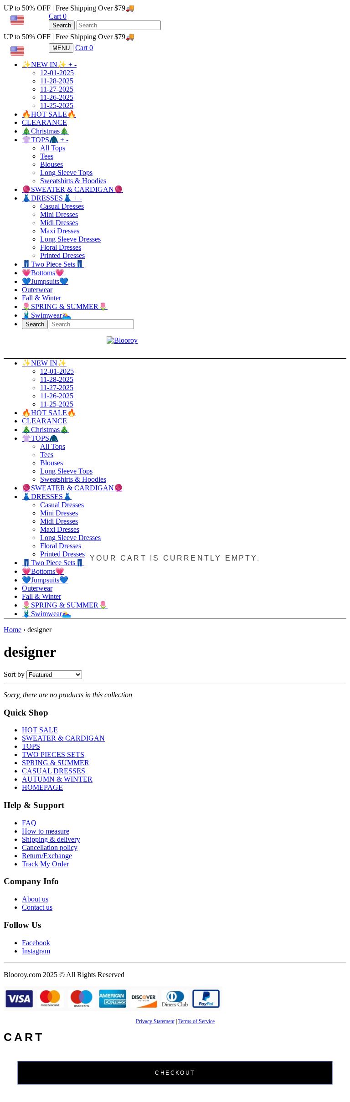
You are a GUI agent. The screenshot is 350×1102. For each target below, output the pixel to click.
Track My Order (45, 864)
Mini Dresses (59, 214)
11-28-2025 (56, 81)
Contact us (37, 907)
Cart (58, 16)
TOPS (31, 746)
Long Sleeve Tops (66, 172)
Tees (46, 156)
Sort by (14, 674)
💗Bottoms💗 (43, 273)
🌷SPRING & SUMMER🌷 (65, 306)
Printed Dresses (62, 255)
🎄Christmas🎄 (45, 131)
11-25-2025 (56, 105)
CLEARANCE (44, 122)
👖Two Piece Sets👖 (53, 264)
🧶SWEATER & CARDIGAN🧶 (72, 189)
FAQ (29, 823)
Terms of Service (196, 1021)
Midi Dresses (59, 223)
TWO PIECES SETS (53, 754)
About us (35, 899)
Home (12, 629)
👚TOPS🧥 (45, 140)
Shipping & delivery (51, 839)
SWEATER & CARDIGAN (63, 738)
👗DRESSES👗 (52, 198)
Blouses (51, 164)
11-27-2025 (56, 89)
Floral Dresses (60, 247)
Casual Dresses (62, 206)
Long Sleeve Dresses (70, 239)
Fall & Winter (41, 298)
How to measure (45, 831)
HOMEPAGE (42, 787)
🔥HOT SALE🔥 (49, 114)
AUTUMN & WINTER (57, 779)
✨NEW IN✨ (49, 64)
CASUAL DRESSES (53, 771)
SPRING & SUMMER (55, 763)
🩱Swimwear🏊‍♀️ (46, 315)
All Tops (52, 148)
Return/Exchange (47, 856)
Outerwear (37, 290)
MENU (61, 48)
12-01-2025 (57, 73)
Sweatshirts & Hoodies (73, 181)
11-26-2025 (56, 97)
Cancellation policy (49, 847)
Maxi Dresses (59, 231)
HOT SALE (40, 730)
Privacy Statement (155, 1021)
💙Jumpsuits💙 (45, 281)
